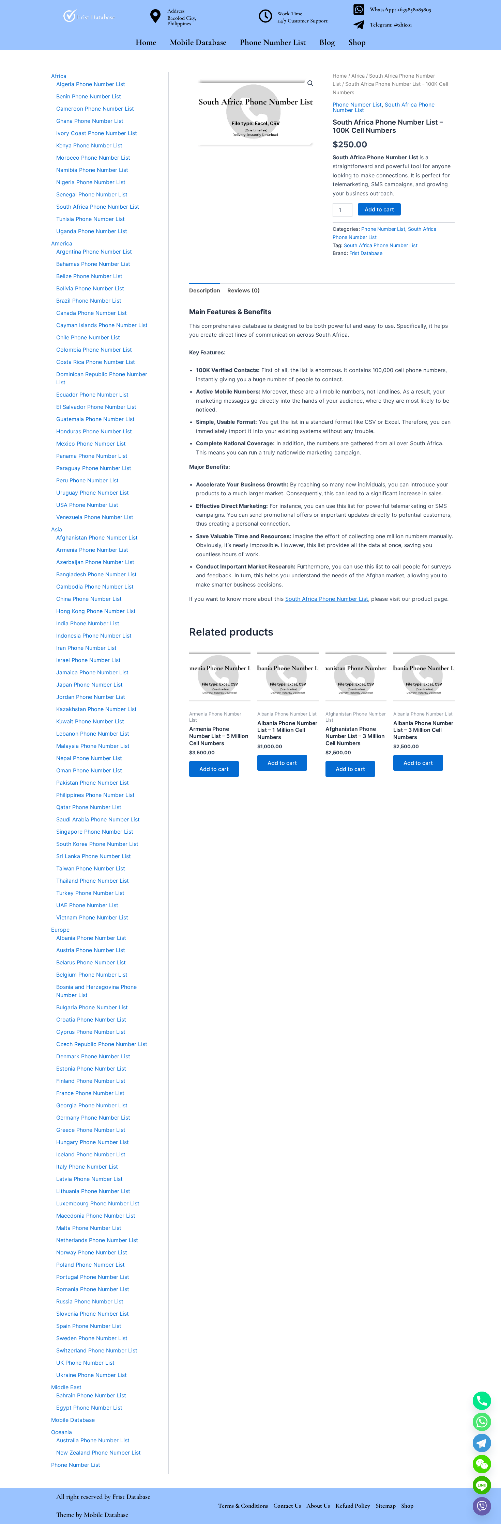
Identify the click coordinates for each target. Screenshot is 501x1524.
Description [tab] (204, 290)
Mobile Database (198, 42)
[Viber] (482, 1506)
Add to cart (379, 209)
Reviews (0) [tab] (243, 290)
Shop (357, 42)
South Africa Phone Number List (381, 245)
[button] (310, 83)
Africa (358, 76)
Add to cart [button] (214, 769)
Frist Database (365, 253)
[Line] (482, 1485)
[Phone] (482, 1401)
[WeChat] (482, 1464)
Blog (327, 42)
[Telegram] (482, 1443)
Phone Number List (273, 42)
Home (146, 42)
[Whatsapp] (482, 1422)
